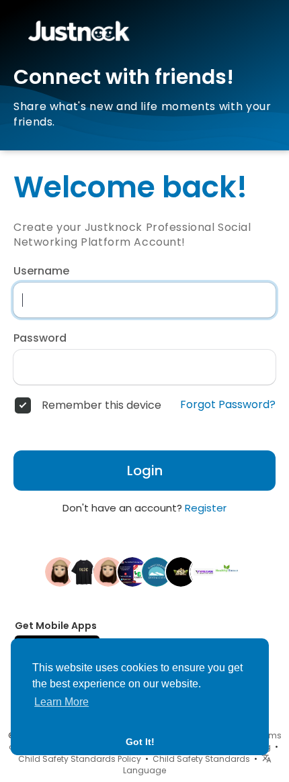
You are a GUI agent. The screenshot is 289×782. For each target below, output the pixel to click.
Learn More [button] (61, 701)
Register (205, 508)
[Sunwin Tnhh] (60, 571)
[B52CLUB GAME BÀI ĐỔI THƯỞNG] (181, 571)
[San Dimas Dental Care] (156, 571)
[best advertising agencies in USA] (205, 571)
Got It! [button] (140, 741)
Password (40, 338)
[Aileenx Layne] (108, 571)
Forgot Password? (228, 404)
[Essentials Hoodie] (84, 571)
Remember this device (101, 405)
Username (41, 271)
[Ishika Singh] (229, 571)
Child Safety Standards (201, 759)
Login (145, 470)
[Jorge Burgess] (132, 571)
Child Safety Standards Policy (79, 759)
